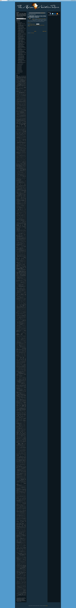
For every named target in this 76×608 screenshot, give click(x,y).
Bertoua (23, 172)
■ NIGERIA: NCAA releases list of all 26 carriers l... (22, 48)
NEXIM (25, 440)
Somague (23, 519)
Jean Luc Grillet (23, 344)
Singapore (23, 508)
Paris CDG (19, 459)
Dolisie (21, 245)
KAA (19, 352)
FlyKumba (18, 290)
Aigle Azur (23, 109)
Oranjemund (17, 455)
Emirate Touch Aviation (24, 263)
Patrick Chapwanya (19, 461)
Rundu (17, 487)
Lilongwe (19, 381)
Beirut (25, 168)
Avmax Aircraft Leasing (21, 158)
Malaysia (22, 396)
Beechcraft (17, 168)
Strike (22, 534)
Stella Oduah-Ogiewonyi (19, 533)
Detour (24, 240)
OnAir (17, 452)
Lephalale (17, 377)
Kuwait (22, 369)
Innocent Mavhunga (21, 335)
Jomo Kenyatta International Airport (21, 349)
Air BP (24, 112)
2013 (18, 21)
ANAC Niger (19, 139)
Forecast (21, 291)
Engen (19, 265)
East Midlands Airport (23, 252)
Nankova (20, 434)
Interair (21, 336)
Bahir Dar (20, 162)
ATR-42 (24, 152)
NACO (19, 430)
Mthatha (17, 425)
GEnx (21, 303)
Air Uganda (23, 123)
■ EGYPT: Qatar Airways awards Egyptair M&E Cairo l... (21, 36)
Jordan (25, 349)
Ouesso (17, 457)
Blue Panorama (23, 177)
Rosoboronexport (21, 482)
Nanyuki (25, 434)
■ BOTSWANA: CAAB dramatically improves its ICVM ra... (22, 35)
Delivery (20, 238)
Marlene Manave (18, 402)
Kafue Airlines (18, 353)
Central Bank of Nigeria (21, 204)
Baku (22, 163)
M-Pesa (18, 391)
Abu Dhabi (21, 88)
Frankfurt (25, 292)
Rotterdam (21, 483)
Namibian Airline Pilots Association (20, 433)
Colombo (19, 220)
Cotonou (17, 229)
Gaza (16, 300)
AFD (16, 101)
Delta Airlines (23, 238)
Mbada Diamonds (21, 407)
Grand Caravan (22, 313)
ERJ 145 (23, 269)
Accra (25, 90)
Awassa (18, 159)
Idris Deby (24, 327)
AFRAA (21, 101)
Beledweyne (21, 169)
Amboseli (20, 135)
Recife (24, 477)
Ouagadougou (21, 456)
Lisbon (22, 382)
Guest (24, 316)
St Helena (24, 530)
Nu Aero (19, 449)
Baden (20, 161)
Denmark (24, 239)
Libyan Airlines (20, 380)
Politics (20, 466)
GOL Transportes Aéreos (23, 311)
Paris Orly (22, 459)
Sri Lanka (24, 528)
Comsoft (17, 223)
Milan (21, 414)
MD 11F (18, 409)
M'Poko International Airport (21, 391)
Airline (25, 126)
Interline (24, 336)
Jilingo (20, 347)
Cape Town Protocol (22, 199)
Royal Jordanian (19, 485)
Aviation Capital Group (21, 156)
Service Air (21, 502)
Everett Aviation (23, 277)
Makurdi (24, 394)
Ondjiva (24, 452)
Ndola (24, 438)
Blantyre (24, 176)
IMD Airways (21, 329)
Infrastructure (18, 334)
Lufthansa (17, 388)
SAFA (19, 492)
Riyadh (18, 481)
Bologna (22, 181)
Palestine (20, 458)
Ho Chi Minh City (22, 323)
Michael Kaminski (23, 413)
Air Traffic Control (19, 123)
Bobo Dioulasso (23, 179)
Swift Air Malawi (23, 539)
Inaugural (17, 330)
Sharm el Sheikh (21, 505)
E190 (22, 250)
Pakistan (17, 458)
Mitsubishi (24, 416)
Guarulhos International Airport (19, 316)
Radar (21, 476)
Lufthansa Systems (21, 389)
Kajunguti (22, 353)
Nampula (17, 434)
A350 (24, 85)
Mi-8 (19, 413)
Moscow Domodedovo (24, 422)
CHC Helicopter (23, 207)
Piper (24, 464)
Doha (17, 245)
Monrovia (17, 420)
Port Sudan (24, 467)
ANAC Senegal (22, 139)
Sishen (17, 512)
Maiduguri (22, 394)
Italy (19, 342)
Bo (16, 179)
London (20, 385)
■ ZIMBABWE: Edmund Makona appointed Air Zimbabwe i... (21, 38)
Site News (20, 512)
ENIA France (22, 265)
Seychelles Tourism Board (22, 504)
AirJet (23, 126)
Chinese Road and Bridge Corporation (20, 217)
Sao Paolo (17, 496)
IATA (17, 325)
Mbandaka (25, 407)
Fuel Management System (23, 295)
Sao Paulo (20, 496)
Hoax (24, 323)
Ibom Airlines (21, 326)
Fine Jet (17, 285)
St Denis (17, 530)
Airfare (21, 126)
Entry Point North (21, 266)
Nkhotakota (24, 446)
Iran (17, 340)
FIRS (23, 285)
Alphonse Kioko (22, 134)
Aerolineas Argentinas (23, 97)
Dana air (25, 234)
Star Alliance (17, 531)
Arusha (17, 147)
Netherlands (23, 439)
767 (18, 83)
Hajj (16, 319)
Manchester (21, 399)
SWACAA (25, 538)
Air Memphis (21, 120)
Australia (19, 153)
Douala (25, 246)
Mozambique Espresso (24, 423)
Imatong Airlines (17, 329)
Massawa (24, 403)
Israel (24, 341)
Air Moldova (25, 120)
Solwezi (20, 519)
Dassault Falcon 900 (24, 236)
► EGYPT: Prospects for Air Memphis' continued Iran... (21, 31)
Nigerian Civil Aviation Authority (19, 445)
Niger (17, 442)
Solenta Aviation (23, 518)
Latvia (22, 374)
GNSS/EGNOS (18, 311)
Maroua (22, 402)
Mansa (22, 400)
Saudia (20, 499)
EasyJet (24, 253)
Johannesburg (24, 348)
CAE (16, 194)
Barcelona (25, 166)
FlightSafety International (19, 288)
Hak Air (19, 319)
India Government (22, 331)
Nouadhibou (21, 447)
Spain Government (21, 528)
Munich (20, 426)
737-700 (19, 81)
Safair (21, 492)
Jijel (18, 347)
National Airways (23, 435)
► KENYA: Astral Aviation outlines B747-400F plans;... (22, 49)
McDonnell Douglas (21, 408)
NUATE (21, 449)
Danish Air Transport (23, 235)
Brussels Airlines (22, 187)
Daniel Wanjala (19, 235)
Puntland (23, 472)
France (18, 292)
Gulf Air (19, 317)
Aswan (24, 150)
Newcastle (23, 440)
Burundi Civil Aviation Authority (19, 191)
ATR (21, 152)
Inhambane (17, 335)
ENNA (24, 265)
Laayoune (24, 371)
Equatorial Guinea (22, 267)
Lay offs (19, 375)
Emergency (20, 263)
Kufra (16, 368)
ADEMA (25, 92)
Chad (22, 205)
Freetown (17, 294)
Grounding (22, 315)
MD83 (23, 409)
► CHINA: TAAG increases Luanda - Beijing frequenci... (22, 52)
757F (16, 83)
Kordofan (24, 365)
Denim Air (20, 239)
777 (20, 83)
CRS (21, 231)
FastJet (22, 282)
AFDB (18, 101)
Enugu (24, 266)
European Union (19, 277)
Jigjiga (17, 347)
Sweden (20, 539)
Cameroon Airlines (20, 196)
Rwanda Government (19, 489)
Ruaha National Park (21, 486)
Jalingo (18, 343)
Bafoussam (17, 162)
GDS (21, 300)
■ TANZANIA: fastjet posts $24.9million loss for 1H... (21, 59)
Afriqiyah (18, 107)
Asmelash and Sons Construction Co (20, 148)
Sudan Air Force (20, 535)
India (18, 331)
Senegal (17, 500)
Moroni (17, 422)
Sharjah (17, 505)
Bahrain (23, 162)
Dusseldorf (20, 249)
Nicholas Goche (18, 441)
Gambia (17, 298)
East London (18, 252)
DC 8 (24, 237)
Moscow (20, 422)
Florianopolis (24, 288)
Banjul (20, 165)
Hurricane (24, 324)
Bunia (25, 189)
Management (17, 399)
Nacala (17, 430)
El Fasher (21, 260)
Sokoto (17, 518)
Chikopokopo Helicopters (21, 208)
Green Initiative (18, 314)
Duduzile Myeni (21, 248)
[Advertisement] (37, 28)
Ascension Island (23, 147)
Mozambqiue (24, 424)
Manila (20, 400)
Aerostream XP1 (20, 100)
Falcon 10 (21, 281)
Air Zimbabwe (21, 124)
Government (24, 312)
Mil (19, 414)
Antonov (22, 142)
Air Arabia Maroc (20, 111)
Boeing (17, 180)
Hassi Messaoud (22, 321)
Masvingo (22, 404)
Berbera (19, 171)
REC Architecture (21, 477)
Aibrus (21, 109)
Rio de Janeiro (22, 480)
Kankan (24, 354)
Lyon (25, 390)
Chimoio (25, 208)
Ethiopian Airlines (21, 271)
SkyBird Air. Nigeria (24, 513)
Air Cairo (24, 113)
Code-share (17, 219)
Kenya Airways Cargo (19, 359)
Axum (21, 159)
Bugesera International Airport (22, 188)
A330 (19, 85)
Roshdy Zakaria (17, 482)
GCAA (19, 300)
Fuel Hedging (19, 295)
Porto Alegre (19, 468)
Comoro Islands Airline (18, 221)
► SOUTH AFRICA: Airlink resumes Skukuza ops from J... (22, 57)
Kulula (21, 368)
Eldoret (21, 261)
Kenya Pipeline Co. (22, 360)
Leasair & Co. (24, 375)
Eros (24, 270)
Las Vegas (20, 374)
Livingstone (22, 383)
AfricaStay (24, 106)
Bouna (22, 185)
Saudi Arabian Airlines (20, 498)
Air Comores (23, 114)
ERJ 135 (20, 269)
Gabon (18, 296)
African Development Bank (22, 105)
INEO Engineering (21, 333)
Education (21, 255)
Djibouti (19, 244)
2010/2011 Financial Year (22, 76)
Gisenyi (19, 308)
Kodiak (17, 365)
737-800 (22, 81)
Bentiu (17, 171)
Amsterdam (17, 137)
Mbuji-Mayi (17, 408)
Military (18, 415)
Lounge (22, 387)
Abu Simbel (24, 88)
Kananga (22, 354)
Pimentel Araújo (22, 464)
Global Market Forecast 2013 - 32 (20, 310)
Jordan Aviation (18, 350)
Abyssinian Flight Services (18, 89)
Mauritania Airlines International (20, 405)
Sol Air (19, 518)
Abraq (18, 88)
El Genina (24, 260)
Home (35, 31)
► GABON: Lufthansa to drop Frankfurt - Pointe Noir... (21, 41)
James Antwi (24, 343)
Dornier (22, 246)
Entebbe (17, 266)
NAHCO (24, 430)
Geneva (19, 303)
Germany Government (18, 305)
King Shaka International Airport (19, 363)
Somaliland (23, 521)
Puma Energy (17, 472)
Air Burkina (17, 113)
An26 (19, 138)
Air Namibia (18, 121)
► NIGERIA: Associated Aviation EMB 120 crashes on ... (21, 30)
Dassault (20, 236)
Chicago (17, 208)
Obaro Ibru (18, 450)
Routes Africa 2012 (20, 484)
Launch (25, 374)
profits (21, 471)
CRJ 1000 (21, 230)
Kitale (19, 364)
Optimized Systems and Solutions (19, 454)
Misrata (17, 416)
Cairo (19, 194)
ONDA (19, 452)
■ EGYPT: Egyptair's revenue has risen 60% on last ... (21, 61)
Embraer (17, 262)
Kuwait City (25, 369)
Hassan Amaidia (18, 321)
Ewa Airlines (18, 278)
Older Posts (44, 31)
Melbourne (21, 410)
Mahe (18, 394)
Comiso (25, 220)
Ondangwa (22, 452)
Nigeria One (21, 444)
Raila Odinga (24, 476)
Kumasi (24, 368)
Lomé (18, 385)
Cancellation (21, 198)
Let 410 (23, 377)
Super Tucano (17, 538)
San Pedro (20, 495)
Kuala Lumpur (19, 367)
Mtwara (19, 425)
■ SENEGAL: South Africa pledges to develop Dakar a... (22, 28)
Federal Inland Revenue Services (20, 283)
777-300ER (24, 83)
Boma (24, 181)
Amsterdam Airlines (22, 137)
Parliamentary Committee (22, 460)
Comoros (24, 221)
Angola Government (18, 140)
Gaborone (21, 297)
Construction (24, 226)
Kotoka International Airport (21, 366)
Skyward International (18, 515)
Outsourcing (22, 457)
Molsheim (22, 418)
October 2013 (19, 22)
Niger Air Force (24, 442)
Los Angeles (24, 386)
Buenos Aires (17, 188)
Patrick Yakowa (23, 461)
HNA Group (18, 323)
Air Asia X (24, 111)
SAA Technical (20, 491)
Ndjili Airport (21, 438)
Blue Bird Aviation (19, 177)
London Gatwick (24, 385)
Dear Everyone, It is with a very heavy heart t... (21, 23)
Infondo (24, 333)
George (24, 303)
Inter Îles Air (18, 336)
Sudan (17, 535)
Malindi (24, 397)
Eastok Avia (22, 253)
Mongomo (21, 419)
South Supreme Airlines (22, 527)
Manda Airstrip (24, 399)
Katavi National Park (19, 356)
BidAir (16, 174)
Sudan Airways (24, 535)
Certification (25, 204)
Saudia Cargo (23, 499)
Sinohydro (20, 510)
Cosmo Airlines (21, 228)
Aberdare (20, 87)
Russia (22, 487)
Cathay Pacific (18, 201)
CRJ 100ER (24, 230)
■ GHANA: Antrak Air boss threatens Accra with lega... (21, 27)
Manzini (24, 400)
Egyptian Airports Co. (23, 259)
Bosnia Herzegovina (21, 183)
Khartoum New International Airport (19, 361)
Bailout (20, 163)
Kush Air (19, 369)
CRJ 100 (19, 230)
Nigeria (19, 443)
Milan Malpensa (24, 414)
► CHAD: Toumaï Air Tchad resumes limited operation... (21, 56)
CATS (22, 201)
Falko (23, 281)
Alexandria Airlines (18, 131)
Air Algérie (24, 110)
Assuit (17, 150)
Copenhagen (19, 227)
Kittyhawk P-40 (21, 364)
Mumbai (17, 426)
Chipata (25, 217)
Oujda (19, 457)
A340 (22, 85)
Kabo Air (22, 352)
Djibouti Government (23, 244)
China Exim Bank (19, 212)
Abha (22, 87)
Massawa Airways (18, 404)
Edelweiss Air (17, 255)
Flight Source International (22, 287)
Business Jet (21, 192)
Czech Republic (17, 233)
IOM (19, 339)
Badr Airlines (23, 161)
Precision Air (18, 469)
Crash (16, 230)
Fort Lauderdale (24, 291)
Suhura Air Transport (23, 536)
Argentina (25, 145)
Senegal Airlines (23, 500)
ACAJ (23, 89)
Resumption (22, 479)
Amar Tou (17, 135)
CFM (20, 205)
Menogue (24, 410)
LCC (21, 375)
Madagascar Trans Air (23, 392)
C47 (25, 193)
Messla (22, 412)
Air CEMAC (17, 114)
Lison (24, 382)
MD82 (21, 409)
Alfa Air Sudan (22, 131)
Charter (20, 207)
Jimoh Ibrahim (24, 347)
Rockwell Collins (21, 481)
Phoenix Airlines (20, 463)
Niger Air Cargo (20, 442)
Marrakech (25, 402)
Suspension (21, 538)
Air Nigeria (25, 121)
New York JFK (19, 440)
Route (25, 483)
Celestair (22, 202)
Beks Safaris (17, 169)
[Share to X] (38, 24)
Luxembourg (20, 390)
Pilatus (17, 464)
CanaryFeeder (17, 198)
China (18, 209)
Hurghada (21, 324)
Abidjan (25, 87)
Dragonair (24, 247)
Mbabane (18, 407)
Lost (20, 387)
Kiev (24, 361)
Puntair (20, 472)
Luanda (25, 387)
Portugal (22, 468)
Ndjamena (17, 438)
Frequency (22, 294)
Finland (22, 285)
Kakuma (24, 353)
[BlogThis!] (37, 24)
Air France (21, 115)
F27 (23, 280)
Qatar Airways (19, 474)
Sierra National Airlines (24, 507)
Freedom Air (18, 293)
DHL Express (22, 241)
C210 (22, 193)
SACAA (17, 492)
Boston (24, 183)
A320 (20, 84)
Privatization (18, 470)
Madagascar (17, 392)
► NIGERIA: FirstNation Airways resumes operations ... (21, 40)
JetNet (24, 346)
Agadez (17, 108)
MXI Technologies (23, 428)
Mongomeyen (17, 419)
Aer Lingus (21, 94)
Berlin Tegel (21, 172)
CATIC (20, 201)
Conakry (20, 223)
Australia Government (23, 153)
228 (18, 78)
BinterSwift (24, 174)
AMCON (22, 135)
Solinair (17, 519)
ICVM (21, 327)
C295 (23, 193)
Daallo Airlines (22, 233)
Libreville (20, 379)
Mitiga (21, 416)
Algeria (25, 131)
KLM (24, 364)
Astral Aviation (20, 150)
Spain (17, 528)
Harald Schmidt (20, 320)
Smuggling (24, 516)
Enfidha (17, 265)
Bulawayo (18, 189)
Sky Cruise (21, 513)
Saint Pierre (22, 494)
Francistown (22, 292)
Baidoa (18, 163)
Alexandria (23, 130)
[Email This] (36, 24)
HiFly (17, 322)
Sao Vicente (24, 497)
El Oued (19, 261)
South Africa (18, 523)
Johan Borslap (18, 348)
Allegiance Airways (23, 132)
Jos (21, 350)
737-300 (21, 80)
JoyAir (23, 350)
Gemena (17, 301)
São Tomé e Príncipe (19, 497)
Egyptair (25, 257)
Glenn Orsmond (22, 308)
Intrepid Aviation (23, 338)
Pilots (18, 464)
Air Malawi (19, 119)
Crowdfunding (18, 231)
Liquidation (19, 382)
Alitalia (19, 132)
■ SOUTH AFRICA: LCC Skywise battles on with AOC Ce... (21, 62)
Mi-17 (17, 413)
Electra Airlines (24, 261)
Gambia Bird (21, 298)
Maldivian (17, 397)
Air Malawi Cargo (23, 119)
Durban (17, 249)
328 (20, 78)
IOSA (21, 339)
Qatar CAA (23, 474)
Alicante (17, 132)
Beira (23, 168)
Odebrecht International (22, 450)
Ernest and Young (22, 270)
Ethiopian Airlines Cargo (19, 272)
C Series (20, 193)
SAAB (23, 491)
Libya (23, 379)
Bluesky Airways (18, 178)
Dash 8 (18, 236)
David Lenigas (18, 237)
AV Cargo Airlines (21, 155)
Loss (17, 387)
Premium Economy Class (23, 469)
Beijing (20, 168)
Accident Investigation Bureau (21, 90)
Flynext (20, 290)
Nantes (22, 434)
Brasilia (24, 185)
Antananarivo (18, 142)
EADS (24, 250)
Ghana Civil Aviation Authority (20, 307)
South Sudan (20, 526)
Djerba (17, 244)
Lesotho (20, 377)
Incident (25, 330)
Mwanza (19, 428)
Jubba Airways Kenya (21, 351)
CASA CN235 (19, 200)
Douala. (18, 247)
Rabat (19, 476)
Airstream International (21, 128)
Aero (24, 94)
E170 (19, 250)
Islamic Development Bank (20, 341)
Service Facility (23, 502)
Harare (24, 320)
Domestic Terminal (24, 245)
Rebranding (17, 477)
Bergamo (22, 171)
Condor (23, 223)
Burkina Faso (23, 190)
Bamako (25, 163)
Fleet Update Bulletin (21, 286)
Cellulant (24, 202)
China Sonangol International (19, 215)
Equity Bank (24, 268)
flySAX (25, 290)
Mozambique (18, 423)
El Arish (18, 260)
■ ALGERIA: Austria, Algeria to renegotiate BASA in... (21, 44)
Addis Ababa (21, 92)
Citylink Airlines (20, 218)
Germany (24, 304)
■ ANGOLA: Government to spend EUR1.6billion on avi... (22, 43)
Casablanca (23, 200)
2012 (18, 73)
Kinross (24, 363)
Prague (25, 468)
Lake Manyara (23, 372)
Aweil (19, 159)
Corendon (22, 227)
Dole (19, 245)
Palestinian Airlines (23, 458)
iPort (25, 339)
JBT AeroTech (20, 344)
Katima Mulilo (23, 356)
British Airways (18, 186)
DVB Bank (24, 249)
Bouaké (20, 185)
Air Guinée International (19, 117)
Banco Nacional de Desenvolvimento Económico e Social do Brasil (21, 164)
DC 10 (22, 237)
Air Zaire (17, 124)
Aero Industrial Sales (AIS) (19, 95)
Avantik (24, 155)
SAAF (25, 491)
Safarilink (24, 492)
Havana (25, 321)
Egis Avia (25, 255)
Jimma (22, 347)
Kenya (21, 357)
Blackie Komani (22, 175)
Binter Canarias (20, 174)
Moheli (19, 418)
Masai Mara (20, 403)
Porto (16, 468)
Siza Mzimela (23, 512)
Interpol (19, 338)
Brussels (17, 187)
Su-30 (24, 534)
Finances (20, 284)
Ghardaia (17, 308)
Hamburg (21, 319)
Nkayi (21, 446)
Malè (19, 397)
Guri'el (23, 318)
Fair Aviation (18, 281)
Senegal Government (18, 501)
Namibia (17, 432)
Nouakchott (24, 447)
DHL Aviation (18, 241)
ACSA (17, 91)
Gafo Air (24, 297)
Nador (22, 430)
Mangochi (18, 400)
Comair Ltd (22, 220)
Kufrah (19, 368)
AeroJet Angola (18, 97)
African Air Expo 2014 (23, 103)
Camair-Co (25, 195)
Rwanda (17, 488)
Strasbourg (20, 534)
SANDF (24, 495)
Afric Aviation (23, 101)
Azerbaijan (24, 159)
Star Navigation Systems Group (22, 531)
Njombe (19, 446)
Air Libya (20, 118)
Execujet (22, 278)
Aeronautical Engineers (24, 98)
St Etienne (21, 530)
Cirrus (16, 218)
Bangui (17, 165)
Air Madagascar (24, 118)
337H (21, 78)
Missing (19, 416)
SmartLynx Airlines (20, 516)
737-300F (24, 80)
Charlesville (17, 207)
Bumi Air (23, 189)
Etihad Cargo (18, 275)
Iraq (19, 340)
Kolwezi (21, 365)
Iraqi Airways (21, 340)
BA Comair (18, 161)
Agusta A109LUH (18, 109)
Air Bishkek (18, 112)
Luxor (23, 390)
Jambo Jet (20, 343)
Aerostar (17, 100)
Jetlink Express (21, 346)
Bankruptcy (17, 166)
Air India (23, 117)
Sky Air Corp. (17, 513)
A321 (17, 85)
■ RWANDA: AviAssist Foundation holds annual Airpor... (22, 54)
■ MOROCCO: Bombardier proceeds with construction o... (21, 46)
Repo (19, 479)
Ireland (24, 340)
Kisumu (17, 364)
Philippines (17, 463)
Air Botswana (21, 112)
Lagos (19, 372)
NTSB (16, 449)
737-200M (18, 80)
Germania (21, 304)
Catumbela (25, 201)
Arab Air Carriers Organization (21, 144)
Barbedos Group (21, 166)
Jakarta (25, 342)
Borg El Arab (17, 183)
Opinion (24, 453)
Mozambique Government (19, 424)
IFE (25, 327)
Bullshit (21, 189)
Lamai (25, 373)
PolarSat (17, 466)
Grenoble (22, 314)
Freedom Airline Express (23, 293)
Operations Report (21, 453)
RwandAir (24, 489)
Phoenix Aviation (24, 463)
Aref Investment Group (21, 145)
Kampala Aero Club (18, 354)
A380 (17, 86)
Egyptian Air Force (18, 259)
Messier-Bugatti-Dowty (18, 412)
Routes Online (24, 484)
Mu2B (22, 425)
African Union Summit (21, 106)
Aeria (23, 94)
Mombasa (25, 418)
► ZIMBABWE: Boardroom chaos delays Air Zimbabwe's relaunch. (37, 16)
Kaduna (25, 352)
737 (16, 79)
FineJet (19, 285)
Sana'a (22, 495)
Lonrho (21, 386)
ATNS (19, 152)
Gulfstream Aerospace (19, 318)
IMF (23, 329)
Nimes (17, 446)
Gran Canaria (17, 313)
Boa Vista (19, 179)
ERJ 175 (19, 270)
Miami (20, 413)
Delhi (17, 238)
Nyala (23, 449)
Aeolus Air (17, 94)
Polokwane (23, 466)
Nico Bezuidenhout (23, 441)
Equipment (18, 268)
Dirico (24, 243)
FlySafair (23, 290)
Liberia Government (18, 378)
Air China (21, 114)
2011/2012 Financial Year (19, 77)
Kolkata (19, 365)
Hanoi (16, 320)
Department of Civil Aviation (19, 240)
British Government (23, 186)
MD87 (25, 409)
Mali (21, 397)
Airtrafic (24, 128)
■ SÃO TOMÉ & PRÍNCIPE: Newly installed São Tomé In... (22, 25)
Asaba (20, 147)
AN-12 (25, 137)
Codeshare (21, 219)
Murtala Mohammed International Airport (20, 427)
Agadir (19, 108)
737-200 (22, 79)
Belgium (24, 169)
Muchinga (24, 425)
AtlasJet (17, 152)
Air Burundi (21, 113)
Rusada (20, 487)
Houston (18, 324)
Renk (16, 479)
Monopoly (24, 419)
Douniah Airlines (21, 247)
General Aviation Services (21, 301)
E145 (17, 250)
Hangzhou (24, 319)
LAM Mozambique (21, 373)
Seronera (18, 502)
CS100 (23, 231)
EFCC (22, 255)
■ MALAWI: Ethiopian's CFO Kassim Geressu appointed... (21, 51)
